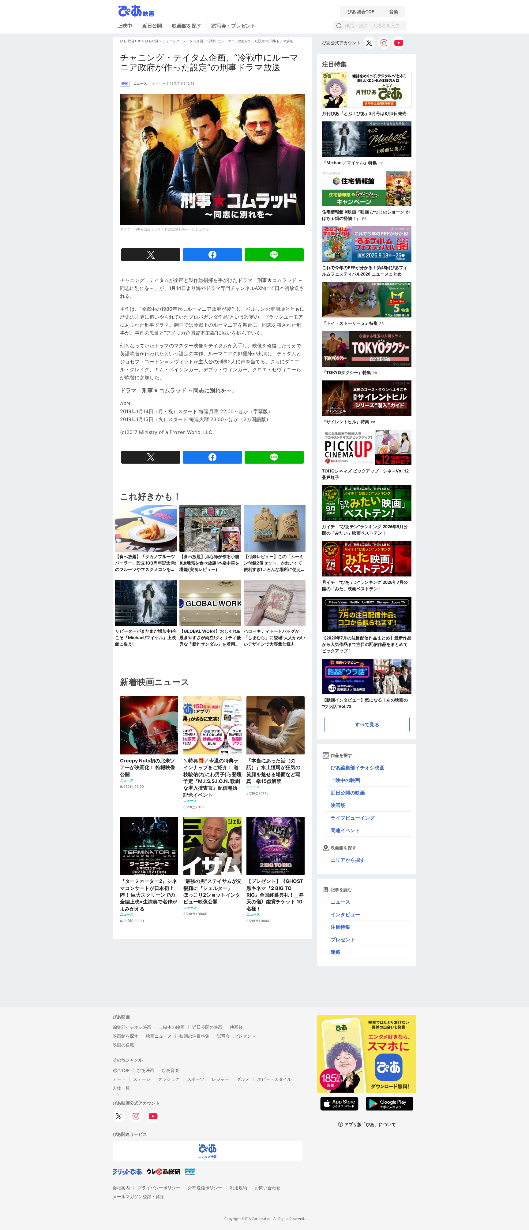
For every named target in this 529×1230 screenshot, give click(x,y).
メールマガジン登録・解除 (138, 1196)
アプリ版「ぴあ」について (370, 1124)
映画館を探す (186, 25)
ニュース (340, 901)
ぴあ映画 (152, 41)
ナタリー (159, 83)
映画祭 (338, 805)
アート (119, 1079)
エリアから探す (348, 860)
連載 (335, 952)
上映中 (125, 25)
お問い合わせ (267, 1188)
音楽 (393, 11)
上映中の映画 (345, 780)
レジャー (220, 1079)
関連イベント (345, 830)
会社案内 (121, 1188)
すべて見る (367, 724)
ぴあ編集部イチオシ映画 (358, 767)
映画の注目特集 (194, 1036)
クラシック (168, 1079)
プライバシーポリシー (158, 1188)
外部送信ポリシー (205, 1188)
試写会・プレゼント (234, 25)
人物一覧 (121, 1088)
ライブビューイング (353, 817)
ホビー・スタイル (274, 1079)
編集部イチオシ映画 (132, 1027)
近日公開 (152, 25)
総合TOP (121, 1070)
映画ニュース (159, 1036)
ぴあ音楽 (170, 1070)
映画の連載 (123, 1045)
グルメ (243, 1079)
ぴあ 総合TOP (360, 11)
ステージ (141, 1079)
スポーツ (195, 1079)
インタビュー (345, 914)
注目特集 (340, 927)
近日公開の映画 (348, 792)
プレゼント (343, 939)
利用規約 (238, 1188)
